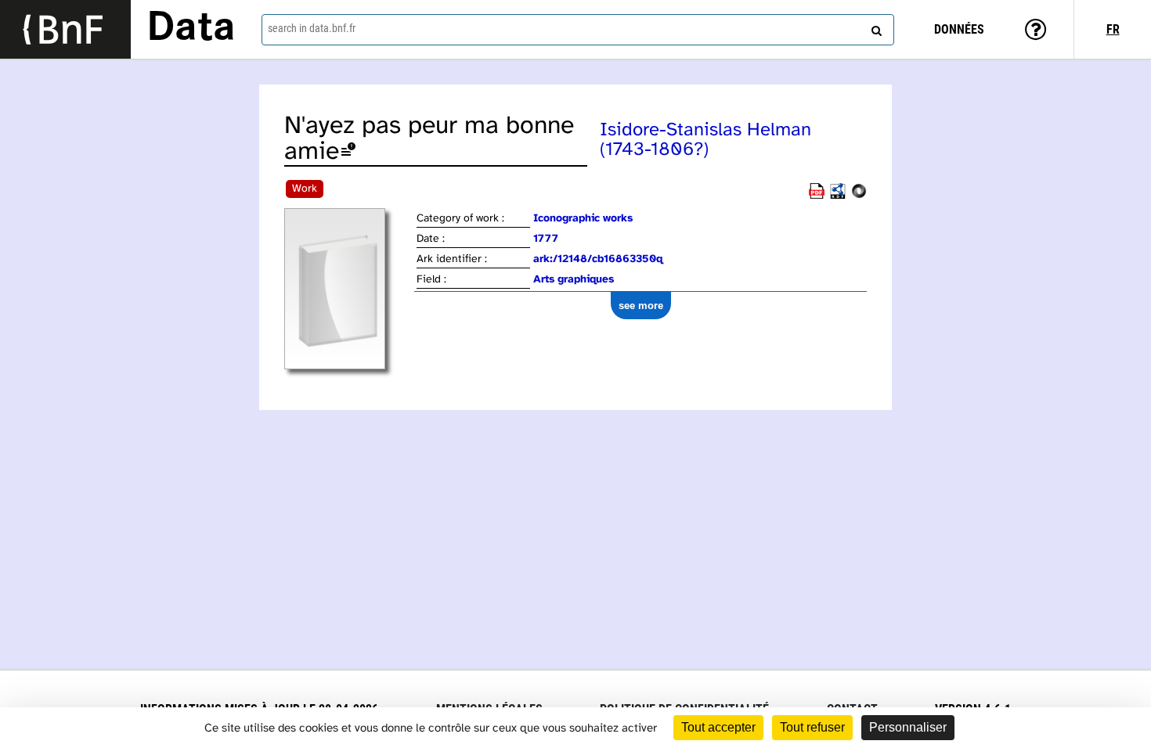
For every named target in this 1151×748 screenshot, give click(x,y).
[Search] (874, 27)
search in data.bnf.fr (311, 28)
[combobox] (578, 29)
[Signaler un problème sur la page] (348, 152)
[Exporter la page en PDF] (816, 196)
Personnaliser (908, 727)
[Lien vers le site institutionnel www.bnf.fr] (65, 29)
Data (191, 29)
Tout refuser (812, 727)
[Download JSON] (859, 196)
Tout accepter (718, 727)
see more (641, 305)
